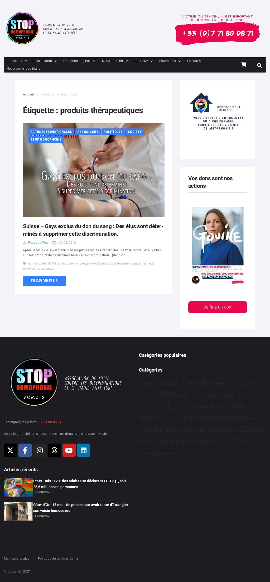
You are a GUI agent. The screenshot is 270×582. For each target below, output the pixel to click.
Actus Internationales (51, 132)
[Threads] (54, 450)
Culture (250, 395)
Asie (247, 384)
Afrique (235, 384)
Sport (145, 442)
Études (182, 453)
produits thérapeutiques (121, 263)
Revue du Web (38, 242)
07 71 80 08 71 (49, 422)
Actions (149, 383)
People (149, 429)
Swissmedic (146, 263)
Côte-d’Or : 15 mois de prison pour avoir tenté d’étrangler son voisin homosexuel (80, 508)
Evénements (199, 407)
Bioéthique (184, 396)
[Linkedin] (83, 450)
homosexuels (37, 263)
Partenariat (257, 419)
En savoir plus (44, 281)
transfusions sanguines (38, 269)
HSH (51, 263)
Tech (218, 443)
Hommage (170, 418)
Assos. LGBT (88, 132)
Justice (237, 417)
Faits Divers (229, 406)
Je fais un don (218, 307)
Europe (177, 406)
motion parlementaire (89, 263)
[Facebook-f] (25, 450)
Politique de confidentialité (58, 558)
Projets (198, 430)
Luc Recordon (64, 263)
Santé (232, 429)
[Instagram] (39, 450)
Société (135, 132)
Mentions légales (16, 558)
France (149, 417)
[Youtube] (69, 450)
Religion (215, 430)
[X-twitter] (10, 450)
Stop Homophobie (45, 139)
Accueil (28, 94)
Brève (200, 396)
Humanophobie (203, 417)
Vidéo (166, 453)
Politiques (113, 132)
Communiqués (223, 395)
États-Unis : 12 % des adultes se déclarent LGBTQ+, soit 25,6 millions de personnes (79, 484)
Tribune (228, 443)
